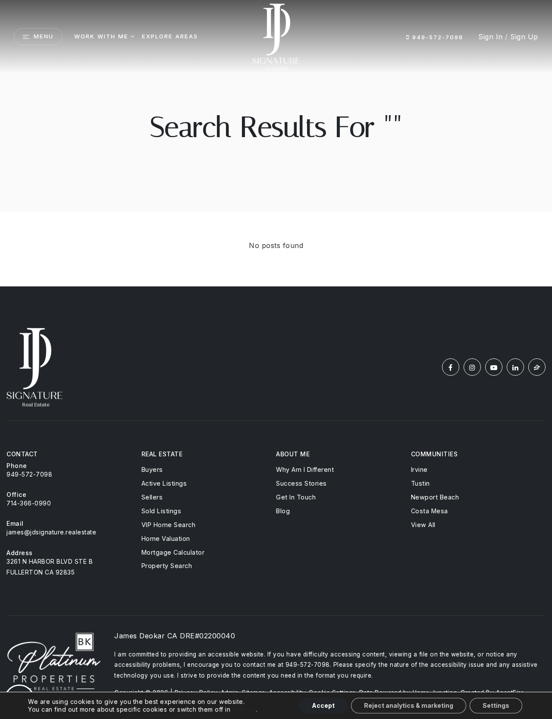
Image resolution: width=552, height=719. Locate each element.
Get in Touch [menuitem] (296, 497)
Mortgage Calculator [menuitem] (173, 552)
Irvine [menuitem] (419, 469)
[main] (276, 143)
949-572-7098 (436, 37)
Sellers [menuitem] (152, 497)
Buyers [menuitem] (152, 469)
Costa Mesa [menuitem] (429, 511)
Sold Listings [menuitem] (161, 511)
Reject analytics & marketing (408, 705)
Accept (323, 705)
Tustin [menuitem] (420, 483)
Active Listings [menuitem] (164, 483)
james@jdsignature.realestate (51, 532)
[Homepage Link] (276, 35)
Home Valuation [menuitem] (165, 538)
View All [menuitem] (423, 524)
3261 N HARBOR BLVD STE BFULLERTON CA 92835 (49, 567)
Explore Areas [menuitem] (170, 36)
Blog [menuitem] (283, 511)
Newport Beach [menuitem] (435, 497)
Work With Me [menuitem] (101, 36)
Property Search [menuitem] (166, 565)
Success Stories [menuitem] (301, 483)
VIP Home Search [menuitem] (168, 524)
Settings (496, 705)
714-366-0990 (28, 503)
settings (244, 709)
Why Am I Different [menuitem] (305, 469)
